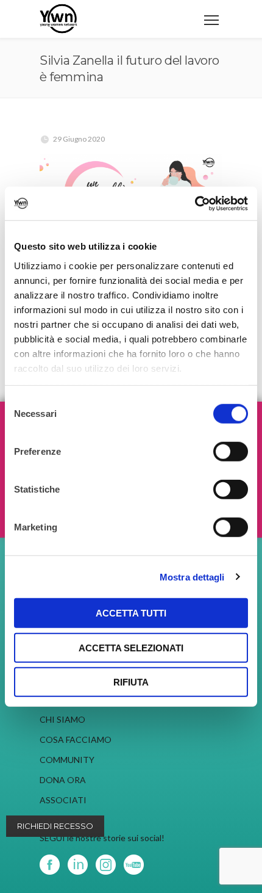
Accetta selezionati (131, 647)
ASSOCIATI (63, 800)
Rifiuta (131, 682)
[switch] (230, 451)
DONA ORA (63, 780)
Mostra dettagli (192, 576)
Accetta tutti (131, 613)
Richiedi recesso (55, 826)
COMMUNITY (67, 759)
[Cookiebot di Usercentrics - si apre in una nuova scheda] (194, 203)
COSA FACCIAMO (76, 739)
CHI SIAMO (62, 719)
